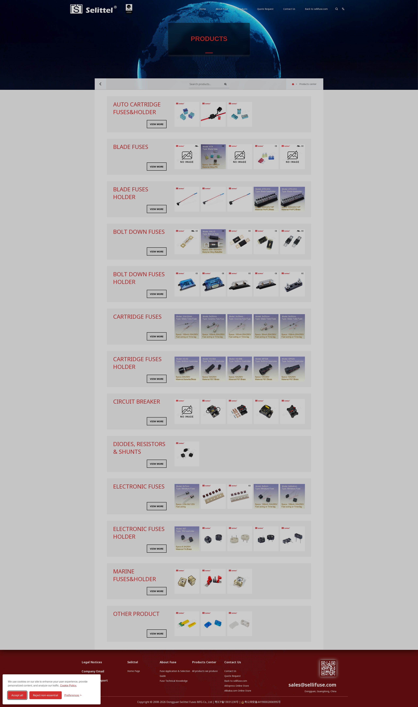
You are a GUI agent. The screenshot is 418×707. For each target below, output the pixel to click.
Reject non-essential (45, 695)
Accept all (17, 695)
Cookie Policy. (68, 685)
